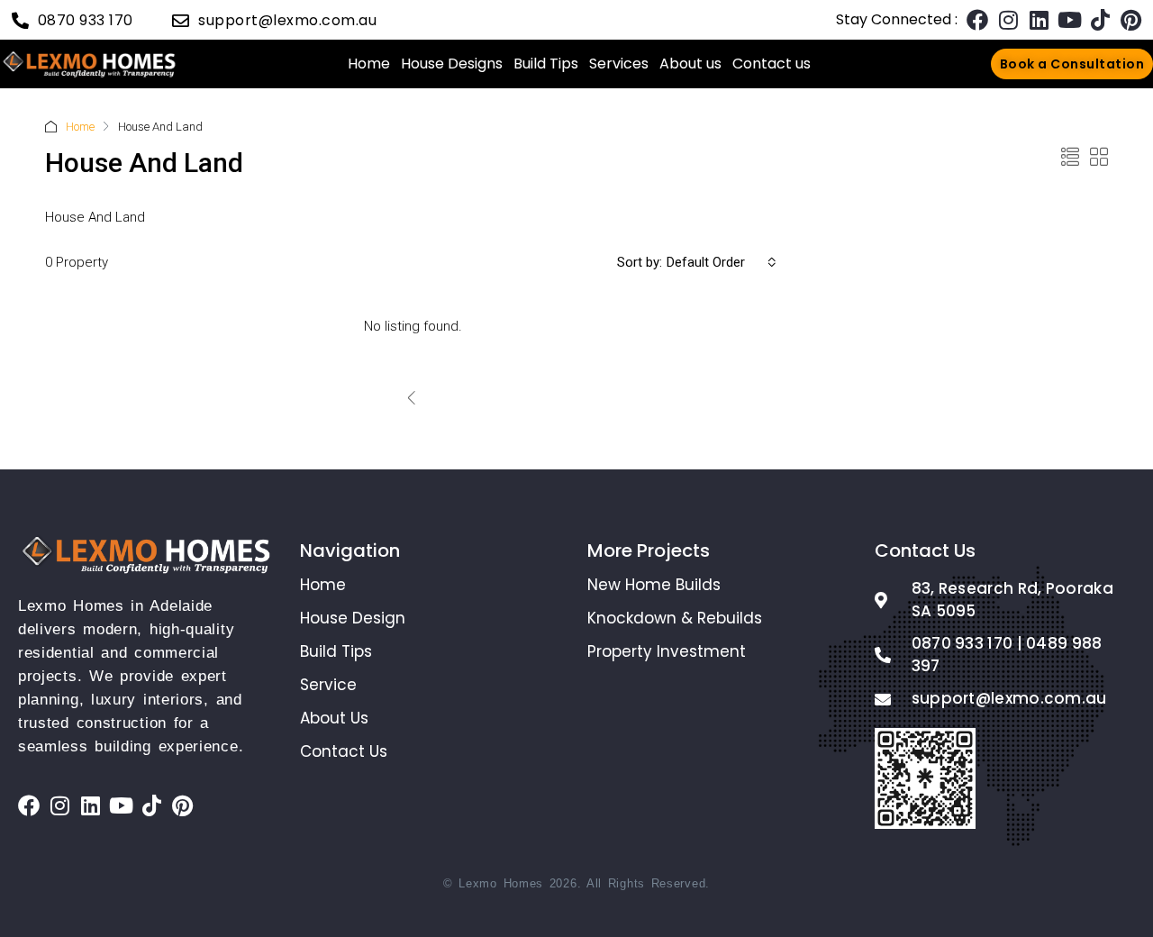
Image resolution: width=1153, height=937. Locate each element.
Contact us (771, 63)
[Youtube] (1069, 20)
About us (690, 63)
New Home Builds (654, 585)
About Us (334, 718)
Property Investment (666, 651)
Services (619, 63)
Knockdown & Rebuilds (674, 618)
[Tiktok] (1100, 20)
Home (369, 63)
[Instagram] (1008, 20)
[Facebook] (977, 20)
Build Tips (545, 63)
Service (328, 685)
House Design (352, 618)
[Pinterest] (1130, 20)
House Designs (452, 63)
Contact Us (343, 751)
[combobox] (721, 262)
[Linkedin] (1038, 20)
